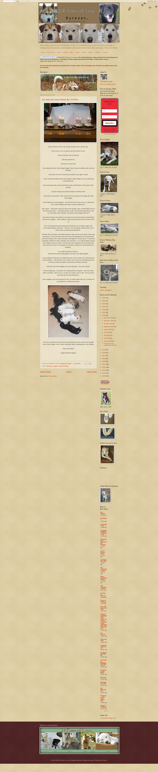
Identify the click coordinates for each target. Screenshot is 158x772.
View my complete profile (108, 84)
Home (43, 52)
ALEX (59, 52)
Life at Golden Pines (102, 552)
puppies (55, 366)
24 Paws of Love (107, 81)
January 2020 (108, 341)
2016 (104, 358)
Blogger (104, 760)
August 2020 (108, 329)
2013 (104, 367)
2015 (104, 361)
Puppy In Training (103, 601)
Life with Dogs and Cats (103, 608)
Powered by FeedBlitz (109, 131)
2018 (104, 352)
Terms (108, 134)
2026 (104, 298)
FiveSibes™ (103, 519)
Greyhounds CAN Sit (103, 654)
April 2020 (107, 338)
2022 (104, 309)
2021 (104, 312)
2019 (104, 350)
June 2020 (107, 335)
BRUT (71, 52)
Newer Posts (45, 372)
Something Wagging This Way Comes (103, 662)
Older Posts (92, 372)
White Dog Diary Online (103, 578)
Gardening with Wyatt (103, 671)
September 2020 (109, 326)
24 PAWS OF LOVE (103, 560)
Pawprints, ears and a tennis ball (103, 698)
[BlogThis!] (86, 363)
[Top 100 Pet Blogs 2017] (108, 718)
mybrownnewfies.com (103, 647)
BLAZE (90, 52)
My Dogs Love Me (103, 682)
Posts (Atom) (53, 376)
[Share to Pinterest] (91, 363)
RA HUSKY (102, 513)
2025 (104, 301)
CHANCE (97, 52)
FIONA (78, 52)
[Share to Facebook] (89, 363)
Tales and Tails (103, 640)
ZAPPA (84, 52)
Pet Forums (102, 633)
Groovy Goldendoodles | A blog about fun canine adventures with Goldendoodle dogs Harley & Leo (103, 621)
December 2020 (109, 318)
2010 (104, 376)
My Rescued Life (103, 690)
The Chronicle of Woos (103, 569)
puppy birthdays (64, 366)
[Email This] (85, 363)
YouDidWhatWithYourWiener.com (103, 532)
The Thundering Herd (103, 587)
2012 (104, 370)
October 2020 (108, 323)
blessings (50, 366)
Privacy (113, 134)
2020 (104, 315)
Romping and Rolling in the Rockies (103, 541)
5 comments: (77, 363)
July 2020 (107, 332)
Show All (106, 710)
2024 (104, 304)
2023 (104, 306)
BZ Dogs (103, 677)
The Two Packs (51, 52)
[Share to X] (88, 363)
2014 (104, 364)
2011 (103, 373)
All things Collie (103, 525)
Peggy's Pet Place (103, 706)
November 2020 (109, 321)
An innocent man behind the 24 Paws (60, 99)
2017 (104, 355)
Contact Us (105, 52)
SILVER (65, 52)
